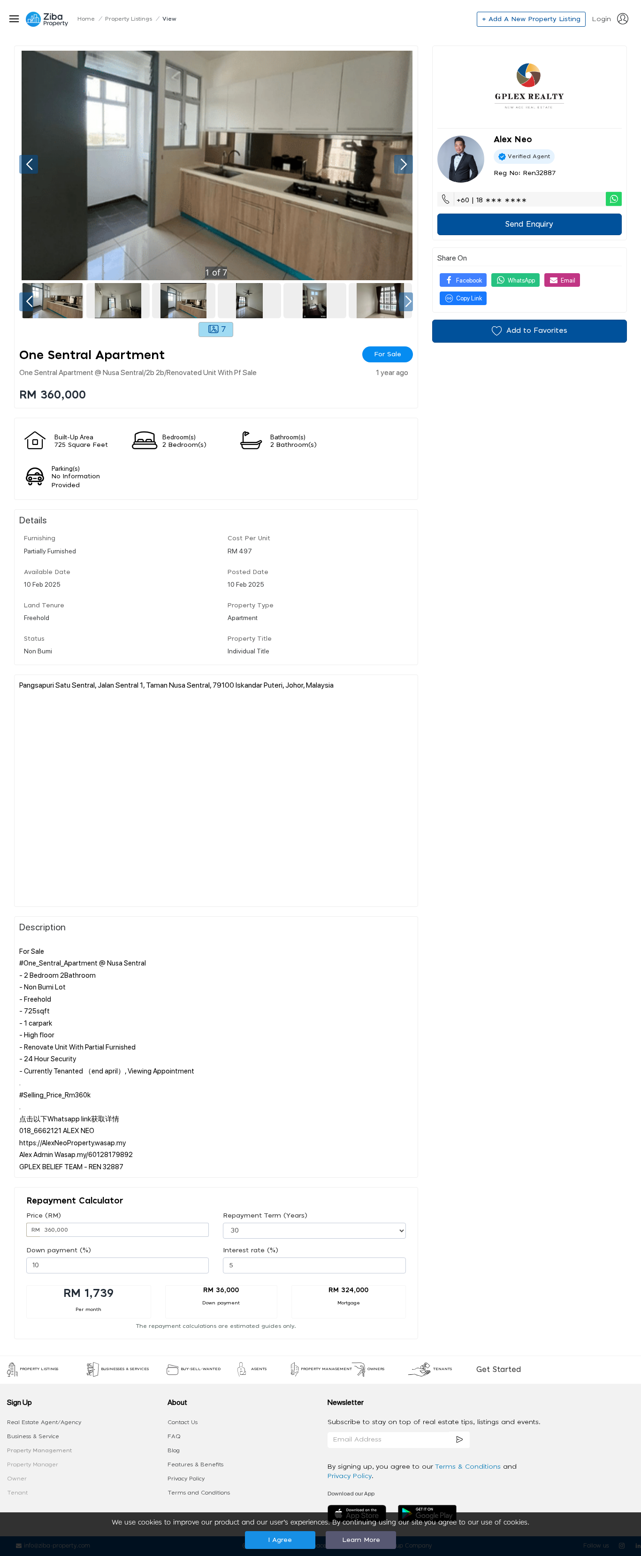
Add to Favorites (536, 330)
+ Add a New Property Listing (531, 19)
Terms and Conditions (199, 1492)
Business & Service (33, 1436)
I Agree (280, 1540)
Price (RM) (43, 1215)
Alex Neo (513, 140)
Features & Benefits (195, 1464)
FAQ (174, 1436)
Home (86, 19)
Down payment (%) (58, 1250)
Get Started (498, 1369)
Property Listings (128, 19)
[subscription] (459, 1440)
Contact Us (183, 1422)
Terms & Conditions (469, 1467)
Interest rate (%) (250, 1250)
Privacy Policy (186, 1478)
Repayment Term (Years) (265, 1215)
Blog (174, 1450)
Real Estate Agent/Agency (44, 1422)
